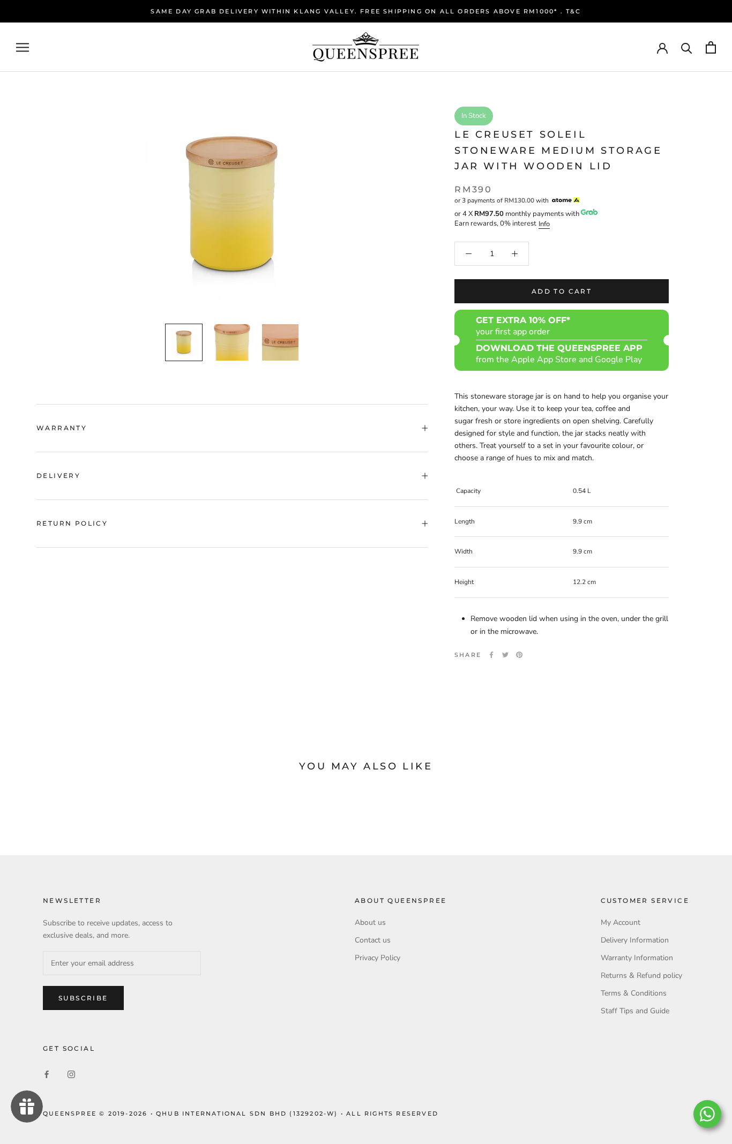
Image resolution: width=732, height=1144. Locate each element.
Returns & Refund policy (641, 975)
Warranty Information (637, 958)
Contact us (373, 940)
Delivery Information (635, 940)
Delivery (58, 476)
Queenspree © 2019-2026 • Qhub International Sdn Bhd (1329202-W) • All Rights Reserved (240, 1113)
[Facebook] (491, 655)
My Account (620, 922)
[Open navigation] (22, 47)
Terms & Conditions (634, 993)
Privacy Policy (377, 958)
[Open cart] (711, 47)
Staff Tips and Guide (635, 1011)
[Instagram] (71, 1074)
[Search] (686, 47)
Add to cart (562, 291)
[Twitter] (505, 655)
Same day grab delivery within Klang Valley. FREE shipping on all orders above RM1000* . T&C (366, 11)
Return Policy (72, 523)
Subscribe (83, 998)
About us (370, 922)
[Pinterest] (519, 655)
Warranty (61, 428)
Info (544, 224)
